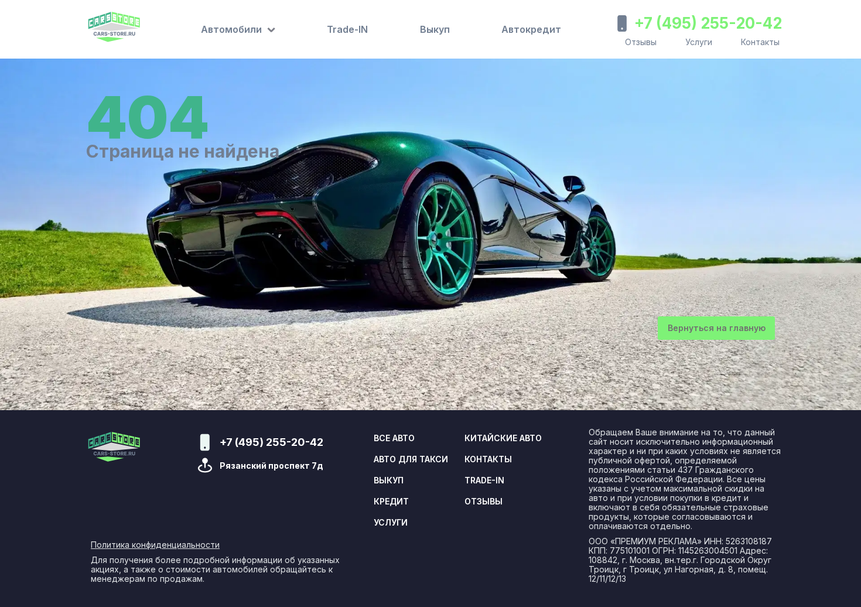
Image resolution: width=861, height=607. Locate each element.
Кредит (391, 501)
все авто (394, 438)
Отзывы (641, 42)
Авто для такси (411, 459)
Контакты (760, 42)
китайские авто (503, 438)
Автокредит (531, 29)
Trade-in (484, 480)
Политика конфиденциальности (155, 545)
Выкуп (435, 29)
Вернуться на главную (717, 328)
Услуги (698, 42)
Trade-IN (347, 29)
